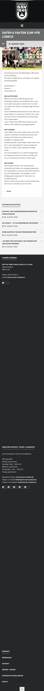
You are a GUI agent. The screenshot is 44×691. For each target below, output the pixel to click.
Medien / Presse (8, 669)
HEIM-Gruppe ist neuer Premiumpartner (19, 232)
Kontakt (5, 663)
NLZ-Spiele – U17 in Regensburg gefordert (20, 223)
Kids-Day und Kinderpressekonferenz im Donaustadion (19, 212)
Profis (9, 191)
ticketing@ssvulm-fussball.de (25, 480)
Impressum (6, 657)
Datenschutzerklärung (12, 676)
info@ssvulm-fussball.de (16, 277)
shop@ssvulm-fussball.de (27, 482)
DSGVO (5, 682)
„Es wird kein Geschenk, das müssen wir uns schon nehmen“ (19, 242)
